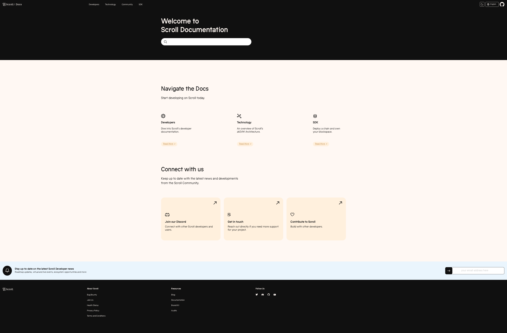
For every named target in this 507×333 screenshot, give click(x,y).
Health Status (93, 306)
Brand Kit (175, 306)
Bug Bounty (92, 295)
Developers (94, 5)
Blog (173, 295)
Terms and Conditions (96, 316)
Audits (174, 311)
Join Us (90, 300)
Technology (110, 5)
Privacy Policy (93, 311)
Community (127, 5)
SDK (141, 5)
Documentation (178, 300)
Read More (168, 144)
